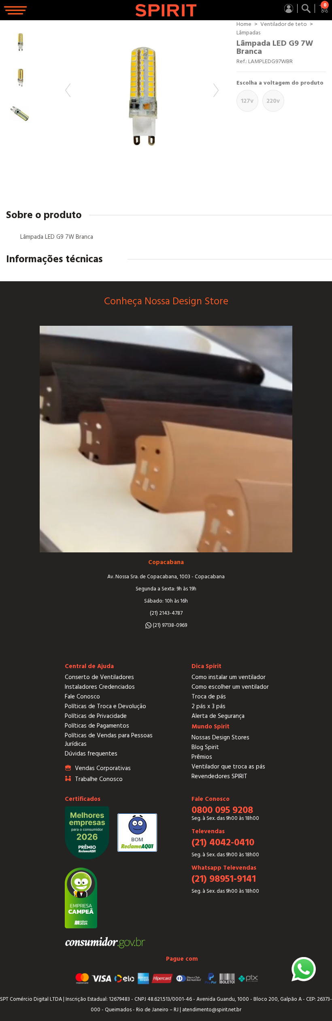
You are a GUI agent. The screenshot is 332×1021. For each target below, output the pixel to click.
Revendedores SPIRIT (219, 776)
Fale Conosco (82, 696)
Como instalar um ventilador (229, 677)
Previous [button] (67, 90)
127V (247, 101)
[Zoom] (142, 97)
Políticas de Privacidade (96, 716)
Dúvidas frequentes (91, 753)
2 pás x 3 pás (209, 706)
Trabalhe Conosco (99, 779)
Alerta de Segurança (218, 716)
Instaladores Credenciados (100, 687)
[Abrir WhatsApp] (304, 969)
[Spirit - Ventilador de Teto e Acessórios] (166, 10)
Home (243, 24)
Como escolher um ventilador (230, 687)
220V (273, 101)
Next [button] (216, 90)
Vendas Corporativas (103, 768)
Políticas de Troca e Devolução (105, 706)
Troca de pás (209, 696)
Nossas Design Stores (220, 737)
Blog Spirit (205, 747)
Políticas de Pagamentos (97, 726)
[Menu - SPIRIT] (16, 10)
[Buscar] (306, 8)
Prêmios (202, 757)
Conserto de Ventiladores (99, 677)
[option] (142, 97)
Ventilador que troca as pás (228, 766)
